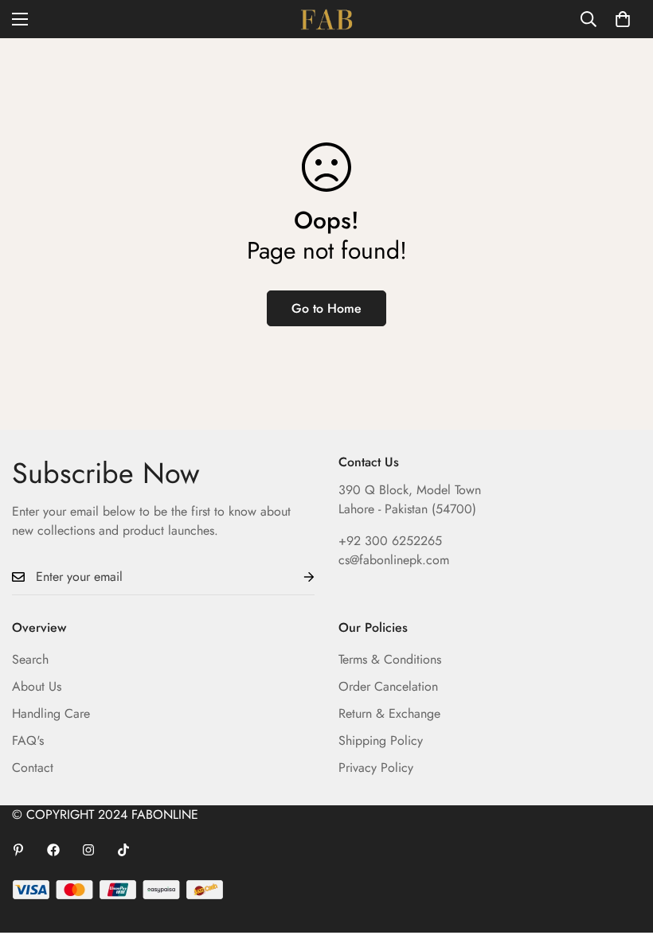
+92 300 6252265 (390, 541)
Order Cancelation (388, 686)
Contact (32, 767)
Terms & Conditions (389, 659)
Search (30, 659)
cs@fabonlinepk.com (393, 560)
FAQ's (28, 740)
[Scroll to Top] (622, 852)
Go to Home (326, 308)
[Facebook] (53, 850)
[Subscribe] (296, 577)
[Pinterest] (18, 850)
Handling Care (51, 713)
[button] (622, 19)
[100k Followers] (88, 850)
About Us (36, 686)
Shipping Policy (380, 740)
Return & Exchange (389, 713)
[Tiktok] (123, 850)
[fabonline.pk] (326, 19)
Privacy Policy (375, 767)
